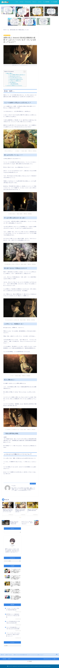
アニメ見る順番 (54, 1)
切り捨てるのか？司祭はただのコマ (16, 79)
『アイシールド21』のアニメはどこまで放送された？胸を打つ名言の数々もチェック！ (13, 634)
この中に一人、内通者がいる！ (15, 80)
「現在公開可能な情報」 (14, 83)
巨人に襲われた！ (13, 82)
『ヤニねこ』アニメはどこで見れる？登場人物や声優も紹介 (12, 609)
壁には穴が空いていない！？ (15, 76)
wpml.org (19, 666)
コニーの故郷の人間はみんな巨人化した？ (17, 74)
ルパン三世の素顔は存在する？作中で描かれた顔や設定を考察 (13, 622)
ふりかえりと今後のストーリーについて (14, 85)
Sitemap (21, 1)
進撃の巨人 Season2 (7, 35)
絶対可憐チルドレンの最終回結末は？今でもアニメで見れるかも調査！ (12, 616)
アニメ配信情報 (46, 1)
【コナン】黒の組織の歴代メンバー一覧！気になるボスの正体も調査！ (13, 628)
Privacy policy (28, 1)
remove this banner (46, 666)
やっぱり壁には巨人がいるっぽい (16, 77)
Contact (39, 1)
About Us (34, 1)
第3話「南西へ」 (10, 73)
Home (17, 1)
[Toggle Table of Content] (24, 72)
